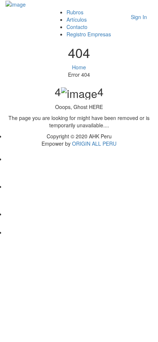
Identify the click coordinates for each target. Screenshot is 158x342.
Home (79, 67)
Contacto (77, 26)
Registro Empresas (89, 34)
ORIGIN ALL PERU (94, 143)
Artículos (77, 19)
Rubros (75, 12)
